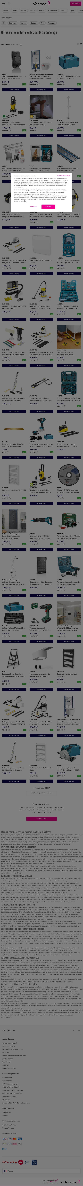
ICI (25, 201)
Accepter (48, 206)
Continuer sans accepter (63, 175)
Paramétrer (33, 206)
